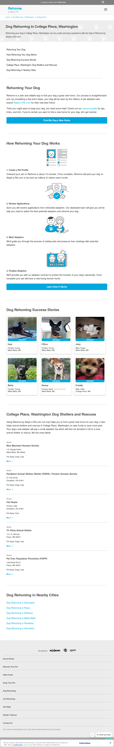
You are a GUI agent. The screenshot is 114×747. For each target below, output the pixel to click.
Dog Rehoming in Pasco (18, 607)
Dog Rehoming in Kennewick (20, 602)
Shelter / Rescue (10, 715)
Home (8, 17)
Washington (30, 17)
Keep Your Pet (9, 682)
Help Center (8, 674)
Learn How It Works (57, 286)
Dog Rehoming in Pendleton (20, 623)
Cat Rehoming (9, 699)
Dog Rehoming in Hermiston (20, 628)
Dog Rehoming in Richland (19, 612)
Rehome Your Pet (10, 666)
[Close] (110, 742)
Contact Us (7, 723)
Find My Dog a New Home (56, 120)
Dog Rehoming (18, 17)
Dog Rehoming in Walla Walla (21, 618)
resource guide (89, 108)
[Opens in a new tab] (56, 650)
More (8, 461)
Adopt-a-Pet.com (22, 102)
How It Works (8, 658)
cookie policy (18, 745)
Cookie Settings (84, 743)
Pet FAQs (7, 707)
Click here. (62, 2)
